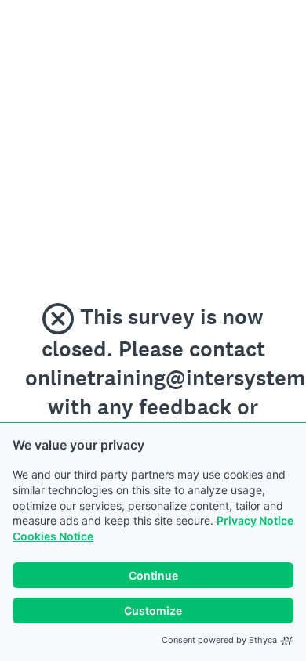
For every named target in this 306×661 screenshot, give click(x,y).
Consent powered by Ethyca (219, 639)
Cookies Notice (53, 536)
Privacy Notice (255, 520)
